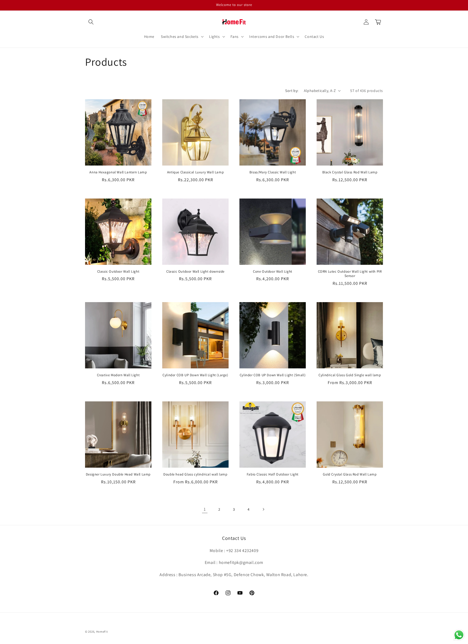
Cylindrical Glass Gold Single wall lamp (349, 375)
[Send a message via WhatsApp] (459, 635)
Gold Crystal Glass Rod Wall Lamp (349, 474)
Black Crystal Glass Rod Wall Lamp (350, 172)
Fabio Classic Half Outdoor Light (272, 474)
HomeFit (102, 631)
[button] (91, 22)
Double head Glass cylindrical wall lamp (195, 474)
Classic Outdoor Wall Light (118, 271)
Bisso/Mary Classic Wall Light (272, 172)
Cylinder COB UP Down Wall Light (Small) (273, 375)
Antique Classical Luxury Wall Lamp (195, 172)
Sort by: (291, 90)
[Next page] (263, 509)
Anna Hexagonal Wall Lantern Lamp (118, 172)
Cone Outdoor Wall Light (272, 271)
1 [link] (205, 509)
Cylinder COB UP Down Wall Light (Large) (195, 375)
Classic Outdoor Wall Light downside (195, 271)
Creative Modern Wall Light (118, 375)
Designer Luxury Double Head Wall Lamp (118, 474)
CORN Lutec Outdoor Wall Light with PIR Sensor (350, 273)
